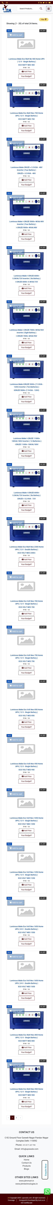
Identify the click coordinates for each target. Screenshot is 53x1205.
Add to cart (17, 35)
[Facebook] (38, 3)
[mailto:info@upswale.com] (7, 3)
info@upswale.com (29, 1149)
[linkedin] (41, 3)
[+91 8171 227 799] (3, 3)
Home (26, 1160)
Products (27, 1166)
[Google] (47, 3)
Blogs (26, 1169)
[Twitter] (44, 3)
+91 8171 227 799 (29, 1145)
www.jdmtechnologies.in (26, 1184)
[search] (41, 8)
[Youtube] (50, 3)
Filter (43, 19)
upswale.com (27, 1198)
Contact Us (27, 1163)
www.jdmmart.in (26, 1181)
